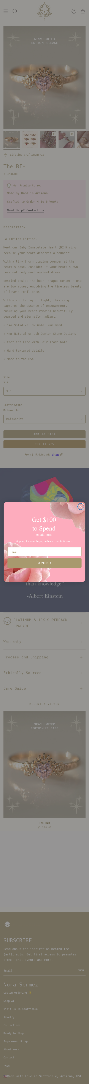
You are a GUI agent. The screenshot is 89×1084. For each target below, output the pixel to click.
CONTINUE (44, 563)
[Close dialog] (81, 506)
